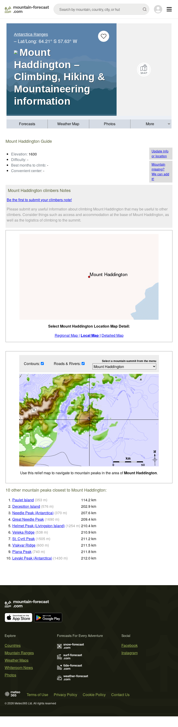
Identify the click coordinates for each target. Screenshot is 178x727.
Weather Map (68, 123)
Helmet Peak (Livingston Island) (38, 525)
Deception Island (26, 506)
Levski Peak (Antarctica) (32, 558)
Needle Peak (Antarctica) (33, 512)
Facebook (129, 645)
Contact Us (120, 694)
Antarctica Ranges (31, 34)
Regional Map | (67, 335)
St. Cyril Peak (23, 538)
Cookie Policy (94, 694)
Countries (13, 645)
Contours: (32, 363)
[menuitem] (27, 123)
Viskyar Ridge (23, 545)
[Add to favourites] (103, 36)
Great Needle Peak (28, 519)
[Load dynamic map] (144, 69)
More (150, 123)
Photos (109, 123)
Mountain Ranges (19, 652)
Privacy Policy (65, 694)
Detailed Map (113, 335)
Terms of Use (37, 694)
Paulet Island (23, 499)
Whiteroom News (19, 667)
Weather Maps (17, 660)
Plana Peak (22, 551)
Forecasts (27, 123)
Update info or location (160, 153)
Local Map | (91, 335)
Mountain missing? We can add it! (160, 171)
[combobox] (101, 9)
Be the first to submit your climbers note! (39, 199)
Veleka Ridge (23, 532)
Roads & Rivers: (68, 363)
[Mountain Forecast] (27, 9)
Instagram (129, 652)
